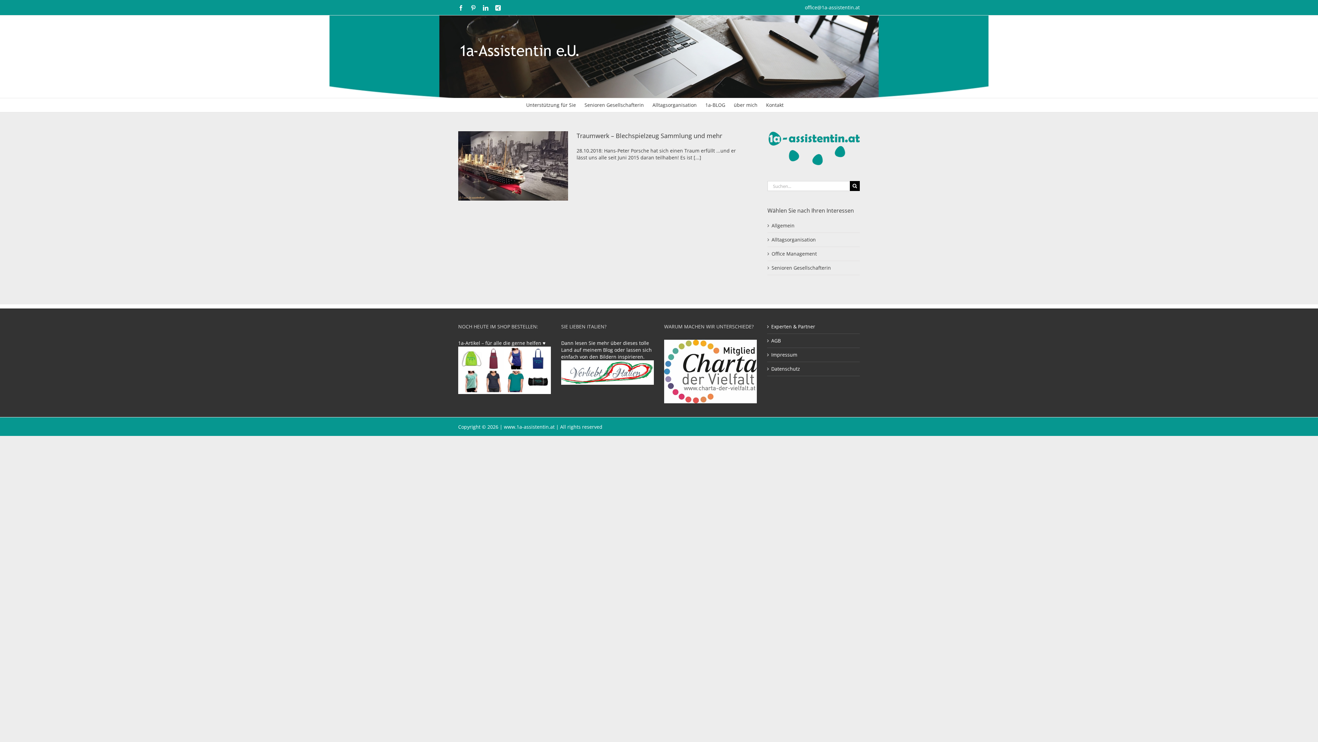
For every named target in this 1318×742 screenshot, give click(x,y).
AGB (776, 340)
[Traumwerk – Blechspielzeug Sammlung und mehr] (513, 166)
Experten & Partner (793, 326)
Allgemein (783, 225)
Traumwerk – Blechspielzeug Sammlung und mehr (649, 136)
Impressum (784, 354)
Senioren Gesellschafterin (801, 268)
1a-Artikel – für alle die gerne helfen (500, 343)
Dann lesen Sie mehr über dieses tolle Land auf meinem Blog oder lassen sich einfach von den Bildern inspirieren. (606, 350)
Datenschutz (785, 369)
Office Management (794, 253)
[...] (697, 157)
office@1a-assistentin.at (832, 7)
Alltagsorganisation (794, 239)
